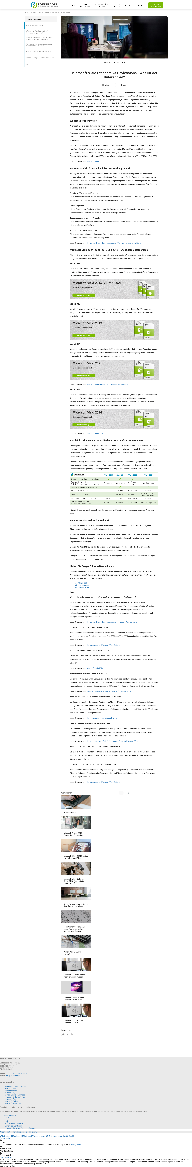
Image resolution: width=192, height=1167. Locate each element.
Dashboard (17, 1136)
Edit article (6, 1136)
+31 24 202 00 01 (81, 583)
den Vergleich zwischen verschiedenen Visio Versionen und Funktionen (114, 243)
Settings (27, 1136)
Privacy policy (76, 1145)
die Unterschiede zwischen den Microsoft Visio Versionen (109, 691)
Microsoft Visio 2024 (95, 434)
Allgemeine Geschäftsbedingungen (13, 1132)
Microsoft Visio (93, 161)
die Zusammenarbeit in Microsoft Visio (102, 718)
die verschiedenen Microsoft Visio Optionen (104, 645)
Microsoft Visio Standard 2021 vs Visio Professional (107, 384)
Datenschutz (33, 1132)
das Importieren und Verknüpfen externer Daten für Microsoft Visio (112, 741)
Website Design (39, 1136)
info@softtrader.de (81, 585)
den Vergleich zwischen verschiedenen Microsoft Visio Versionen (112, 622)
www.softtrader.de (81, 587)
